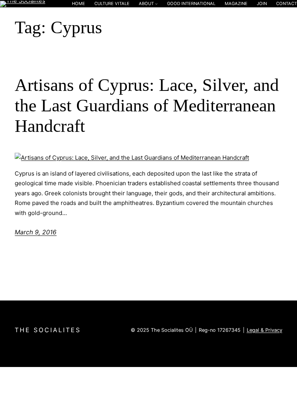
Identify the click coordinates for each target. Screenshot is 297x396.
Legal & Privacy (264, 330)
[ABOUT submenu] (156, 3)
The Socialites (48, 330)
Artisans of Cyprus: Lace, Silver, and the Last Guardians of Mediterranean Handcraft (147, 105)
